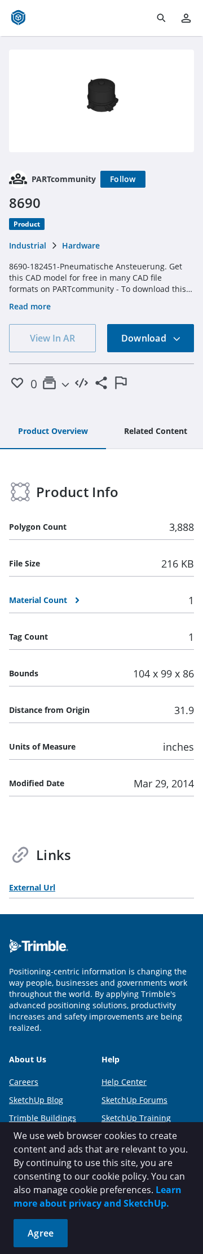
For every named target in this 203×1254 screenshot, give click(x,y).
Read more (30, 306)
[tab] (53, 431)
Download (145, 338)
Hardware (81, 245)
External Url (32, 887)
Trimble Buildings (42, 1118)
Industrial (27, 245)
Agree (41, 1233)
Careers (23, 1081)
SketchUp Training (136, 1118)
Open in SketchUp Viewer (101, 101)
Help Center (124, 1081)
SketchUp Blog (36, 1100)
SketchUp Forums (134, 1100)
